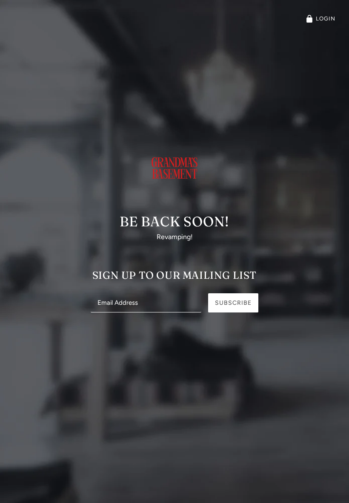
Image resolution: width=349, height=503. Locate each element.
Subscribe (233, 302)
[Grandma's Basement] (174, 180)
